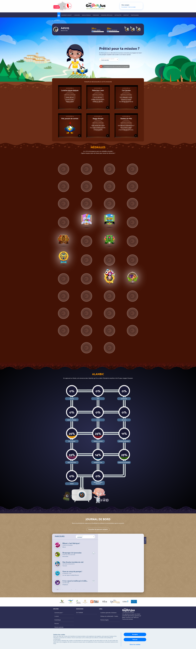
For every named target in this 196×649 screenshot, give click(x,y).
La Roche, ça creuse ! (126, 99)
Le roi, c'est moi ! (98, 97)
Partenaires (135, 15)
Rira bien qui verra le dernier (126, 101)
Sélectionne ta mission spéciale (107, 59)
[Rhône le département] (134, 601)
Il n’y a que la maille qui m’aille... (98, 127)
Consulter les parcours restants (98, 529)
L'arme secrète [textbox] (105, 60)
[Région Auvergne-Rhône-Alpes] (125, 601)
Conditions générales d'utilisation (108, 612)
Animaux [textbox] (79, 537)
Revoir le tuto (64, 30)
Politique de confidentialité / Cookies (109, 616)
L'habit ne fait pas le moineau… (126, 129)
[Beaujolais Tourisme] (85, 601)
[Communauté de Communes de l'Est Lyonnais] (70, 601)
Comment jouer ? (66, 15)
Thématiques (80, 536)
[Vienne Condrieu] (115, 601)
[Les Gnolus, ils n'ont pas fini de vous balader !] (96, 5)
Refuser (135, 639)
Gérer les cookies (135, 644)
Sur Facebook (79, 612)
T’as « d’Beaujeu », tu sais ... (126, 97)
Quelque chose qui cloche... (98, 99)
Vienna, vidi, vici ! (70, 97)
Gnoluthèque (86, 15)
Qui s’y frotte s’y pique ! (126, 127)
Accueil (58, 15)
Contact (126, 15)
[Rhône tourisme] (105, 601)
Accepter (135, 634)
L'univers (77, 15)
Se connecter (124, 7)
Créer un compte (132, 7)
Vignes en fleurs (70, 101)
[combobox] (85, 536)
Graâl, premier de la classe (98, 125)
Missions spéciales (106, 15)
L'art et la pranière (98, 129)
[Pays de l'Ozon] (94, 601)
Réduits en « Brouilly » (98, 101)
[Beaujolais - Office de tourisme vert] (62, 601)
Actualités (118, 15)
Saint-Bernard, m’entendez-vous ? (126, 125)
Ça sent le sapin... (70, 99)
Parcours (96, 15)
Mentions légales (104, 620)
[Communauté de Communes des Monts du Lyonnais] (78, 601)
